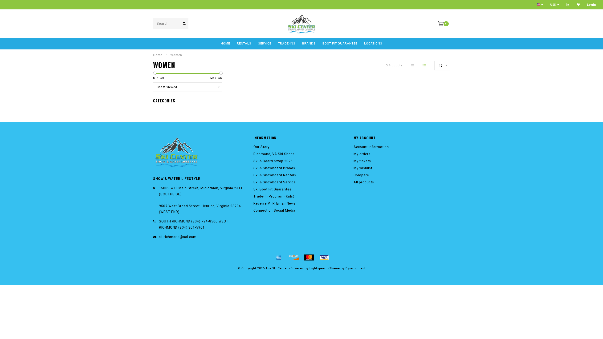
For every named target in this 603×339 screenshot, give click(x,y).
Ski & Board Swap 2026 (273, 161)
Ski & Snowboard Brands (274, 168)
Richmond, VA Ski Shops (274, 154)
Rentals (244, 43)
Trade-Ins (286, 43)
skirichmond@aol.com (177, 237)
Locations (373, 43)
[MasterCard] (309, 257)
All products (364, 182)
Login (591, 4)
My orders (362, 154)
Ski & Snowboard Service (274, 182)
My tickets (362, 161)
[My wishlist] (578, 4)
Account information (371, 147)
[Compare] (568, 4)
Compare (361, 175)
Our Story (261, 147)
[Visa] (324, 257)
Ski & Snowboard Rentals (274, 175)
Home (225, 43)
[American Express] (279, 257)
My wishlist (363, 168)
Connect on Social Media (274, 210)
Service (264, 43)
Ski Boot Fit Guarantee (272, 189)
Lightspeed (318, 268)
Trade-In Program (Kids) (273, 196)
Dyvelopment (356, 268)
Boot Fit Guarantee (339, 43)
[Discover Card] (294, 257)
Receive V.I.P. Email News (274, 203)
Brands (309, 43)
